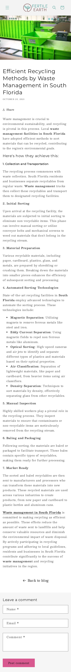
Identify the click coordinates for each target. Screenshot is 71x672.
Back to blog (38, 580)
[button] (7, 8)
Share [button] (10, 109)
